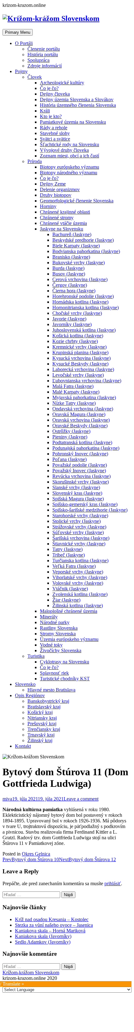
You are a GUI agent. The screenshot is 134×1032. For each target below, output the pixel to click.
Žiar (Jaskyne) (66, 600)
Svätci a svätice (55, 138)
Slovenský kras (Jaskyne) (77, 493)
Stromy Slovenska (58, 633)
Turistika (36, 656)
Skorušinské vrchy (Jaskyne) (80, 481)
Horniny (48, 206)
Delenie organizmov (60, 189)
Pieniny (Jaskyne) (69, 436)
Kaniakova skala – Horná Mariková (50, 930)
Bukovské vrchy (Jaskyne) (78, 262)
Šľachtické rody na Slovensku (69, 144)
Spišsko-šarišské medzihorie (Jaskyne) (89, 510)
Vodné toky (51, 644)
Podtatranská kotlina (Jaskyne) (82, 442)
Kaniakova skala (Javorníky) (43, 936)
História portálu (42, 54)
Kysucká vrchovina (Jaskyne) (81, 358)
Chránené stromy (57, 217)
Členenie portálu (43, 49)
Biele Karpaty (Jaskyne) (76, 245)
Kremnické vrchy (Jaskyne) (79, 347)
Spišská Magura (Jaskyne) (78, 498)
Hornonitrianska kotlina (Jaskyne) (85, 307)
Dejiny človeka (55, 94)
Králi (45, 110)
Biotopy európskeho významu (69, 167)
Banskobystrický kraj (48, 701)
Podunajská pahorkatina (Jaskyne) (85, 448)
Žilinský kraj (39, 740)
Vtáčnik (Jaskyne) (70, 588)
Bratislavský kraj (43, 706)
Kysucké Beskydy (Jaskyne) (80, 363)
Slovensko (25, 684)
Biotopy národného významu (68, 172)
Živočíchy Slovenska (60, 650)
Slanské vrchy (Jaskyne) (76, 487)
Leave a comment (81, 798)
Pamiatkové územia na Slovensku (73, 122)
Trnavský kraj (41, 734)
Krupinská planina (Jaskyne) (80, 352)
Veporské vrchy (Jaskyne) (77, 571)
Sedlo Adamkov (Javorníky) (42, 942)
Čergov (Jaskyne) (69, 285)
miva (7, 798)
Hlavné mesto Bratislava (51, 689)
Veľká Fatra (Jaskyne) (74, 566)
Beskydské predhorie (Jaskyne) (83, 240)
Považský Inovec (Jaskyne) (79, 470)
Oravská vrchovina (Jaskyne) (81, 420)
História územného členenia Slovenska (78, 105)
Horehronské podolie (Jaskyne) (83, 296)
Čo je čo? (49, 88)
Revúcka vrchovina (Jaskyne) (81, 476)
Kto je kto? (51, 116)
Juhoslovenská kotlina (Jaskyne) (84, 330)
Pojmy (21, 71)
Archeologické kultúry (62, 82)
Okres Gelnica (36, 853)
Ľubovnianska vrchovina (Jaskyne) (86, 380)
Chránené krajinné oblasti (65, 212)
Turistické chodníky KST (65, 678)
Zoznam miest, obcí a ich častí (69, 155)
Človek (34, 77)
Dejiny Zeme (53, 183)
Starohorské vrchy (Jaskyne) (80, 515)
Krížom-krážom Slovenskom (30, 972)
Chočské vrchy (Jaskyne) (77, 313)
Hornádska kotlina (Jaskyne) (80, 302)
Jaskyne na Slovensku (61, 228)
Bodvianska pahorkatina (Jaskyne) (86, 251)
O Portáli (24, 43)
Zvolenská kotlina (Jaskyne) (80, 594)
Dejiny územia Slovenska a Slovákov (76, 99)
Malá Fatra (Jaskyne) (72, 386)
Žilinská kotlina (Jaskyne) (77, 605)
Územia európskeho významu (69, 639)
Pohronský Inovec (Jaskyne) (80, 453)
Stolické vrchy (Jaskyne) (76, 521)
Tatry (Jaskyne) (67, 549)
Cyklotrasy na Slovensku (64, 661)
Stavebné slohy (55, 133)
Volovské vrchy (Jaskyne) (77, 583)
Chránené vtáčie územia (63, 223)
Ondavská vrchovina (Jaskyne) (82, 408)
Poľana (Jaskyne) (69, 459)
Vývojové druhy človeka (64, 150)
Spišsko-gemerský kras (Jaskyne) (84, 504)
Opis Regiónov (30, 695)
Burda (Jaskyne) (68, 268)
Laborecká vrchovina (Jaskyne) (83, 369)
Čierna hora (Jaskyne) (73, 290)
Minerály (49, 616)
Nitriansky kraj (42, 718)
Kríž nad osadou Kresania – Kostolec (52, 919)
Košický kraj (40, 712)
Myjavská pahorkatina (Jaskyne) (84, 397)
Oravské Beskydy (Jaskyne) (80, 425)
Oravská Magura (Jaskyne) (78, 414)
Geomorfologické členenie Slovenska (76, 200)
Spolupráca (38, 60)
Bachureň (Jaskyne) (71, 234)
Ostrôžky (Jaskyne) (71, 431)
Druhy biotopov (55, 195)
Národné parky (54, 622)
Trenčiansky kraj (43, 729)
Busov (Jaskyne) (68, 273)
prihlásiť (112, 883)
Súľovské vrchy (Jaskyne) (78, 532)
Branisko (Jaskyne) (71, 257)
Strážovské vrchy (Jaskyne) (79, 526)
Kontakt (23, 746)
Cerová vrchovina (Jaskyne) (80, 279)
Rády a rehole (53, 127)
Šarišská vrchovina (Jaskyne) (80, 538)
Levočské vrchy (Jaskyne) (78, 375)
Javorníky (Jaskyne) (72, 324)
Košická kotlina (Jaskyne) (77, 335)
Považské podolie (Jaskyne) (79, 465)
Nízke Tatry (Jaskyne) (74, 403)
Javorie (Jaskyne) (69, 318)
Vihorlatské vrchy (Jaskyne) (79, 577)
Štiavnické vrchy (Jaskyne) (78, 543)
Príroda (34, 161)
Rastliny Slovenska (59, 628)
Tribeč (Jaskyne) (68, 555)
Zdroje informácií (44, 65)
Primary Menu (17, 32)
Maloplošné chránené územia (68, 611)
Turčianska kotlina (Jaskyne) (80, 560)
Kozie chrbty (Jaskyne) (75, 341)
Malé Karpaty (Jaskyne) (75, 391)
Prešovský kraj (41, 723)
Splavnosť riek (54, 673)
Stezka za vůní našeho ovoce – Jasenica (54, 925)
